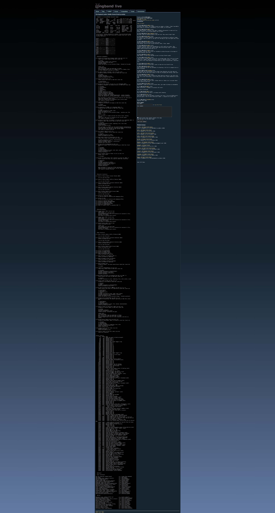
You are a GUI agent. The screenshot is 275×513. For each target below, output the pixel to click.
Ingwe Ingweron (150, 33)
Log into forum (158, 104)
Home (97, 11)
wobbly (148, 25)
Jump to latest (140, 23)
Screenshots (141, 11)
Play (103, 11)
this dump (141, 19)
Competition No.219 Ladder (148, 20)
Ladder (109, 11)
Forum (116, 11)
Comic (132, 11)
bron (147, 94)
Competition (124, 11)
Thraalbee (149, 70)
